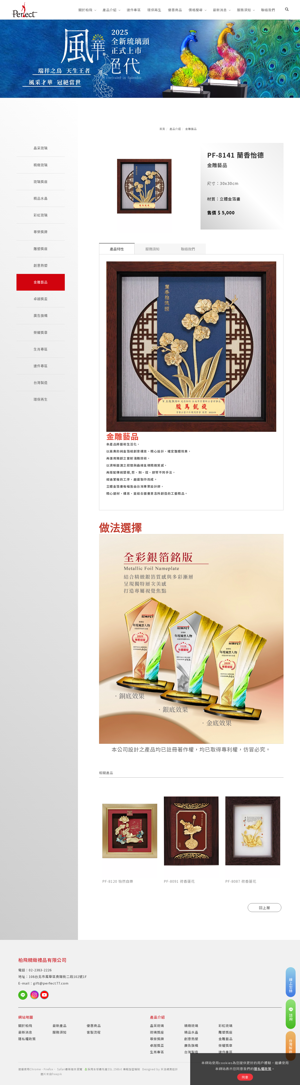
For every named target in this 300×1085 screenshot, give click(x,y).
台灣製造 (41, 383)
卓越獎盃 (41, 299)
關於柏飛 (85, 9)
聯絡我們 (268, 9)
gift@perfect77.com (51, 983)
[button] (287, 10)
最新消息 (220, 9)
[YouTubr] (45, 994)
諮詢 (290, 1017)
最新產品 (59, 1025)
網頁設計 (172, 1069)
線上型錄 (290, 985)
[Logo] (24, 9)
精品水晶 (41, 198)
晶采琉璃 (41, 148)
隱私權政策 (262, 1068)
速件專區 (134, 9)
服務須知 (244, 9)
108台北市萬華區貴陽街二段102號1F (58, 976)
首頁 (162, 129)
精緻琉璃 (41, 165)
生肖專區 (41, 349)
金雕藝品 (191, 129)
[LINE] (24, 995)
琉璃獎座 (41, 182)
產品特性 (117, 249)
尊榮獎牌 (41, 232)
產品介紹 (110, 9)
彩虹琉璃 (41, 215)
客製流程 (94, 1032)
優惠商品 (175, 9)
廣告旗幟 (41, 315)
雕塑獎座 (41, 249)
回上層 (264, 907)
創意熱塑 (41, 265)
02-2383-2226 (40, 970)
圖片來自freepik (51, 1074)
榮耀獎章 (41, 332)
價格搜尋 (196, 9)
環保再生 (154, 9)
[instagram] (35, 994)
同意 (245, 1077)
